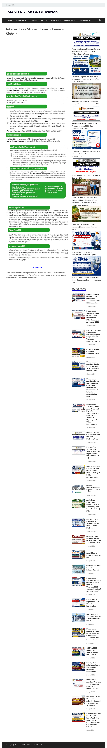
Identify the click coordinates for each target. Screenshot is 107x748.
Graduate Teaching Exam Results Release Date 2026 (93, 568)
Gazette (44, 20)
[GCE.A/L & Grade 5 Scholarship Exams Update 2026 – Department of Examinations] (78, 663)
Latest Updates (85, 20)
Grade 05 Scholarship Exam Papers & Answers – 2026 (93, 488)
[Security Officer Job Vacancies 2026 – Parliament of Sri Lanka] (78, 614)
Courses (34, 20)
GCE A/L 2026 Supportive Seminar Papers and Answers (92, 651)
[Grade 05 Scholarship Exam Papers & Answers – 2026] (78, 485)
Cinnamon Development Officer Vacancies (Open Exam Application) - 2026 (85, 226)
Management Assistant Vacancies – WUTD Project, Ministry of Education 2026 (93, 684)
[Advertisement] (37, 55)
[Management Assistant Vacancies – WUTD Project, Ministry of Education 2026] (78, 680)
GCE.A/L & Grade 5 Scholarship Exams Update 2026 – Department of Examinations (93, 667)
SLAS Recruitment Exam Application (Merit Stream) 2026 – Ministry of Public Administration (93, 471)
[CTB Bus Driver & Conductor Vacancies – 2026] (78, 349)
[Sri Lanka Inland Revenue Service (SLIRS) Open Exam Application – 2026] (78, 536)
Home (10, 20)
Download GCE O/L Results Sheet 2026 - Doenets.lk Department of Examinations (86, 153)
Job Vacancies (21, 20)
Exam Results (69, 20)
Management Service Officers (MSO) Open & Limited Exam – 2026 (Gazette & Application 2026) (92, 316)
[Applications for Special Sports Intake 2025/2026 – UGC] (78, 551)
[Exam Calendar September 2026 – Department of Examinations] (78, 600)
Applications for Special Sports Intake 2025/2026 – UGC (93, 554)
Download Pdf (37, 268)
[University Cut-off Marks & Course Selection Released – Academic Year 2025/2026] (78, 697)
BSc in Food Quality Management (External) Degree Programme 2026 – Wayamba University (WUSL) (93, 335)
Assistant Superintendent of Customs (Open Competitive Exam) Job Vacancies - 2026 (86, 279)
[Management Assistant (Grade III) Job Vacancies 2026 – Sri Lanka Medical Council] (78, 362)
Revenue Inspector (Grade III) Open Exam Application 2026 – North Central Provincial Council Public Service (93, 720)
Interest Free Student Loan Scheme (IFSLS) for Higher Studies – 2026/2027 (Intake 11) (93, 452)
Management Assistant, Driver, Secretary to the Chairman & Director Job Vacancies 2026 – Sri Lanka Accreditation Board (92, 387)
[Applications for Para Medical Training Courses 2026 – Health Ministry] (78, 519)
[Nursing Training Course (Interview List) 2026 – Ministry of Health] (78, 432)
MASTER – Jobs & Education (33, 12)
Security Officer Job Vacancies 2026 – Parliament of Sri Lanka (93, 617)
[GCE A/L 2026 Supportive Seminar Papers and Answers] (78, 648)
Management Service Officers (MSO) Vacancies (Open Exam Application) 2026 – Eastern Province (93, 634)
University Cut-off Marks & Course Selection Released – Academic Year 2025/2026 (93, 701)
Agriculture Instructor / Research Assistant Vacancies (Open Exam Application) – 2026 (93, 505)
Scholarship (56, 20)
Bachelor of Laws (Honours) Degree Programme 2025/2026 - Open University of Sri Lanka (84, 125)
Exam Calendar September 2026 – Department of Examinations (93, 602)
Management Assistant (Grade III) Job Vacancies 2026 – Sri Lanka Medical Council (92, 366)
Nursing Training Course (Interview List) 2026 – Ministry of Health (93, 435)
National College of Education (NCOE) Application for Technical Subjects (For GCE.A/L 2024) (85, 79)
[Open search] (100, 20)
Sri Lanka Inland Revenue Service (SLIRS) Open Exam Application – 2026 (93, 539)
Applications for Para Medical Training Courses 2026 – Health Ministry (92, 523)
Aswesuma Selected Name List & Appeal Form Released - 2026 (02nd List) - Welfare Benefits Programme (86, 51)
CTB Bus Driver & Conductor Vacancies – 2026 (92, 351)
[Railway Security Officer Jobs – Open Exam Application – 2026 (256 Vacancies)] (78, 294)
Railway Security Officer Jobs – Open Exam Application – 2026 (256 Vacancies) (93, 298)
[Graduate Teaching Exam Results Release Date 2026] (78, 566)
